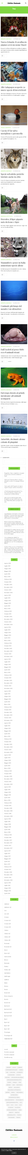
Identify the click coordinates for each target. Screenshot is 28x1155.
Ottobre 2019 (7, 781)
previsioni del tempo (14, 1097)
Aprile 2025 (7, 606)
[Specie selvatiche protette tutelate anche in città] (14, 159)
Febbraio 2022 (8, 707)
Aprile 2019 (7, 797)
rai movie (10, 1107)
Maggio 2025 (7, 603)
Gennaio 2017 (7, 869)
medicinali (19, 1084)
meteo (10, 1087)
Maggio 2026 (7, 571)
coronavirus (11, 1074)
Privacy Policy (14, 1137)
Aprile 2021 (7, 733)
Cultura (6, 930)
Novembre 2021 (8, 715)
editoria (7, 1077)
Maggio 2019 (7, 795)
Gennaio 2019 (7, 805)
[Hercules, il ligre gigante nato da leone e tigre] (14, 204)
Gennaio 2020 (7, 773)
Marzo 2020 (7, 768)
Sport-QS (6, 1029)
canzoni (20, 1067)
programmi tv (19, 1100)
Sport (5, 1019)
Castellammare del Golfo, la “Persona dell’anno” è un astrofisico (14, 514)
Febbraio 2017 (8, 866)
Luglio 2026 (7, 566)
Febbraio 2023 (8, 675)
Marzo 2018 (7, 832)
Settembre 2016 (8, 880)
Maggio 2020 (7, 763)
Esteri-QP (7, 953)
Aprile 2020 (7, 765)
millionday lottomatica (14, 1089)
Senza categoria (8, 996)
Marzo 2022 (7, 704)
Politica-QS (7, 969)
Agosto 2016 (7, 882)
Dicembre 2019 (8, 776)
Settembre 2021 (8, 720)
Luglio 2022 (7, 693)
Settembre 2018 (8, 816)
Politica (6, 966)
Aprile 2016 (7, 893)
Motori (6, 960)
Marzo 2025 (7, 608)
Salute (5, 983)
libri (13, 1084)
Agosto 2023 (7, 659)
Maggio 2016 (7, 890)
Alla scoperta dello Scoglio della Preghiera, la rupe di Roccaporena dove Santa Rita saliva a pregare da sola (13, 500)
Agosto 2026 (7, 563)
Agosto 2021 (7, 723)
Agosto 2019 (7, 787)
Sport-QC (6, 1022)
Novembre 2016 (8, 874)
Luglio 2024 (7, 630)
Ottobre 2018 (7, 813)
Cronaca (3, 127)
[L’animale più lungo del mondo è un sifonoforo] (14, 291)
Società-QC (7, 1002)
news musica (20, 1092)
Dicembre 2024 (8, 616)
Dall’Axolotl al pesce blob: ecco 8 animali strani (12, 351)
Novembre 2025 (8, 587)
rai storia (17, 1107)
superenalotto (11, 1115)
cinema (21, 1069)
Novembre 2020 (8, 747)
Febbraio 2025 (8, 611)
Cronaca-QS (7, 927)
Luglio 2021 (7, 725)
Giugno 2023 (7, 664)
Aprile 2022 (7, 701)
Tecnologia (7, 1032)
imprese (8, 1084)
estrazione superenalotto (14, 1079)
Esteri (5, 950)
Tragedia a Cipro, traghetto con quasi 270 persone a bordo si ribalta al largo (14, 474)
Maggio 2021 (7, 731)
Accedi (6, 1049)
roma (20, 1110)
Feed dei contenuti (9, 1052)
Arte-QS (6, 914)
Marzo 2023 (7, 672)
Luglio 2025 (7, 598)
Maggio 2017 (7, 858)
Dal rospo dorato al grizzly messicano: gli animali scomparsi (13, 395)
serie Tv (11, 1112)
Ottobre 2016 (7, 877)
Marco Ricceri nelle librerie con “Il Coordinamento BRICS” (13, 542)
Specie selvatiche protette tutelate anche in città (12, 175)
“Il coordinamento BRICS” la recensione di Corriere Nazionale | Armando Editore (13, 539)
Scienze (6, 986)
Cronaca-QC (7, 920)
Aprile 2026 (7, 574)
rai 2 (8, 1105)
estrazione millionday (17, 1077)
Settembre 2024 (8, 624)
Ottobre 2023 (7, 654)
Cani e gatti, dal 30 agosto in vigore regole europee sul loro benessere (13, 486)
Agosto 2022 (7, 691)
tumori (18, 1117)
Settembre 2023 (8, 656)
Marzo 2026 (7, 576)
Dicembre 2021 (8, 712)
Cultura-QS (7, 940)
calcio (14, 1067)
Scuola (6, 989)
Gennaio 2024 (7, 646)
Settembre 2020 (8, 752)
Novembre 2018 (8, 811)
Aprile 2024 (7, 638)
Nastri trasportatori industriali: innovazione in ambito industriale (12, 522)
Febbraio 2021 (8, 739)
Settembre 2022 (8, 688)
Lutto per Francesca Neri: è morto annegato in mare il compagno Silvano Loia (14, 481)
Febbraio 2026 (8, 579)
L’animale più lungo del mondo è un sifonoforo (11, 307)
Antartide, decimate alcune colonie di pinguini (13, 440)
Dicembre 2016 (8, 872)
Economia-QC (8, 946)
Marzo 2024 (7, 640)
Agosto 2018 (7, 819)
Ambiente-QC (7, 907)
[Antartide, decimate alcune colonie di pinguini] (14, 424)
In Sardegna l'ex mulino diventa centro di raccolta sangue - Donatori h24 (14, 530)
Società (6, 999)
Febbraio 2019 (8, 803)
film (20, 1082)
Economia (6, 943)
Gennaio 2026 (7, 582)
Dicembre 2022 (8, 680)
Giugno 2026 (7, 568)
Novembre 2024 (8, 619)
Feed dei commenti (9, 1054)
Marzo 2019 (7, 800)
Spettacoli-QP (8, 1012)
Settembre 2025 (8, 592)
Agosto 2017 (7, 851)
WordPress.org (8, 1057)
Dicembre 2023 (8, 648)
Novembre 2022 (8, 683)
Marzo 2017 (7, 864)
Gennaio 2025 (7, 614)
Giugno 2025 (7, 600)
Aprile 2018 (7, 829)
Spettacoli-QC (8, 1009)
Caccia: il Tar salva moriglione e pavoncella (12, 132)
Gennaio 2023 (7, 677)
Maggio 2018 (7, 827)
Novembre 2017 (8, 843)
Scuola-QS (7, 992)
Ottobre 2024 (7, 622)
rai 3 (12, 1105)
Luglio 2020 (7, 757)
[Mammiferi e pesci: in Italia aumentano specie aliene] (14, 247)
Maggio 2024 (7, 635)
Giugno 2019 (7, 792)
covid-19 (18, 1074)
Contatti (14, 1135)
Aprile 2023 (7, 669)
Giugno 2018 (7, 824)
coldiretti (19, 1072)
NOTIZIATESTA (14, 1094)
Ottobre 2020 (7, 749)
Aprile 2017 (7, 861)
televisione (11, 1117)
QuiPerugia (7, 976)
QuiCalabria (7, 973)
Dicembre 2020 (8, 744)
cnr (7, 1072)
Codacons (12, 1072)
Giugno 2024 (7, 632)
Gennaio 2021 (7, 741)
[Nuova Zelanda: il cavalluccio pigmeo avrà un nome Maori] (14, 27)
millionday (17, 1087)
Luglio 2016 (7, 885)
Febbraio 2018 (8, 835)
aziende (9, 1067)
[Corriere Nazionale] (14, 3)
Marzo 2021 (7, 736)
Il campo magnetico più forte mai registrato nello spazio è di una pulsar (14, 517)
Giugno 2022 (7, 696)
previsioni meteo (9, 1100)
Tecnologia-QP (8, 1035)
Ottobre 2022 (7, 685)
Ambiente (3, 84)
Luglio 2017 (7, 853)
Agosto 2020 (7, 755)
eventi (9, 1082)
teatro (19, 1115)
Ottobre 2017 (7, 845)
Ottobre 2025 (7, 590)
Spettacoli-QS (8, 1015)
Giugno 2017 (7, 856)
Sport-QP (6, 1025)
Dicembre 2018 (8, 808)
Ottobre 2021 (7, 717)
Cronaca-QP (7, 923)
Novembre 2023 (8, 651)
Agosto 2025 (7, 595)
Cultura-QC (7, 933)
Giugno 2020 (7, 760)
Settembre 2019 (8, 784)
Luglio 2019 (7, 789)
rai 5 (20, 1105)
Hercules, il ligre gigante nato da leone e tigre (12, 220)
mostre (7, 1092)
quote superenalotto (12, 1102)
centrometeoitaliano (11, 1069)
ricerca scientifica (12, 1110)
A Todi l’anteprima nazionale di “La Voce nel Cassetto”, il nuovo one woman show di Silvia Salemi (13, 492)
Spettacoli (10, 216)
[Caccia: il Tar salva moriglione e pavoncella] (14, 115)
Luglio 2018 (7, 821)
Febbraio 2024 (8, 643)
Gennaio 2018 (7, 837)
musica (13, 1092)
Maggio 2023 (7, 667)
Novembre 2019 (8, 779)
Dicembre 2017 (8, 840)
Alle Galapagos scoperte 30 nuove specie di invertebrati (13, 88)
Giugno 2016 (7, 888)
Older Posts (5, 457)
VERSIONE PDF (8, 1039)
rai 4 (16, 1105)
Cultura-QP (7, 937)
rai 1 (21, 1102)
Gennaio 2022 (7, 709)
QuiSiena (6, 979)
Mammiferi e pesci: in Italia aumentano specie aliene (13, 264)
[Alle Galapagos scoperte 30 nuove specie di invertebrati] (14, 72)
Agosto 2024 (7, 627)
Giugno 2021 (7, 728)
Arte (5, 910)
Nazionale (9, 84)
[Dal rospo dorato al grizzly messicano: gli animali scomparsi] (14, 378)
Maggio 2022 (7, 699)
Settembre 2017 (8, 848)
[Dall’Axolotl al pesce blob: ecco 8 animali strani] (14, 334)
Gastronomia (7, 956)
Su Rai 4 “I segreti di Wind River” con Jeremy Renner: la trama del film (13, 551)
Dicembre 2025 (8, 584)
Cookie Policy (8, 1150)
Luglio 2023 (7, 661)
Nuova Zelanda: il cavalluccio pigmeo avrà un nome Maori (14, 43)
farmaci (15, 1082)
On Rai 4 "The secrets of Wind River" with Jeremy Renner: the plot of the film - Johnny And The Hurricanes (13, 548)
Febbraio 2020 (8, 771)
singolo (17, 1112)
